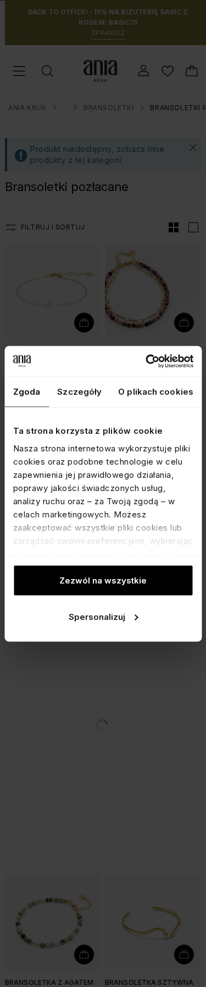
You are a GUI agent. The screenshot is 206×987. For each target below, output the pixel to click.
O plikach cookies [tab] (155, 391)
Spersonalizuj (97, 616)
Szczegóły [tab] (79, 391)
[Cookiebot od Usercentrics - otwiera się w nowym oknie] (146, 361)
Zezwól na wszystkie (103, 580)
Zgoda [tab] (27, 391)
